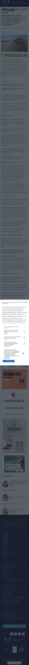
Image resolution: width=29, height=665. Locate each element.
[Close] (26, 302)
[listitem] (14, 327)
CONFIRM (8, 361)
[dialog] (14, 332)
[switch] (24, 331)
